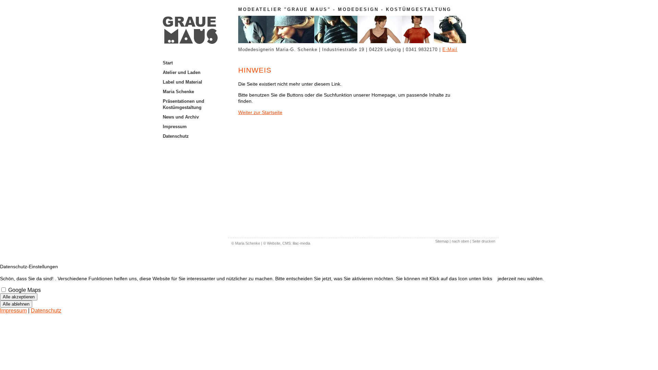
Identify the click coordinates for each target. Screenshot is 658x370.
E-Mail (449, 49)
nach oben (460, 241)
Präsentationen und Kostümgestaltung (183, 104)
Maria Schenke (178, 91)
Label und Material (182, 82)
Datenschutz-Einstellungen (29, 266)
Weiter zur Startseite (260, 112)
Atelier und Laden (181, 72)
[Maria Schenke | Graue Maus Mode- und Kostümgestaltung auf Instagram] (195, 141)
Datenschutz (176, 136)
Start (168, 62)
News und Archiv (181, 117)
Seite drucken (483, 241)
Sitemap (442, 241)
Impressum (175, 126)
